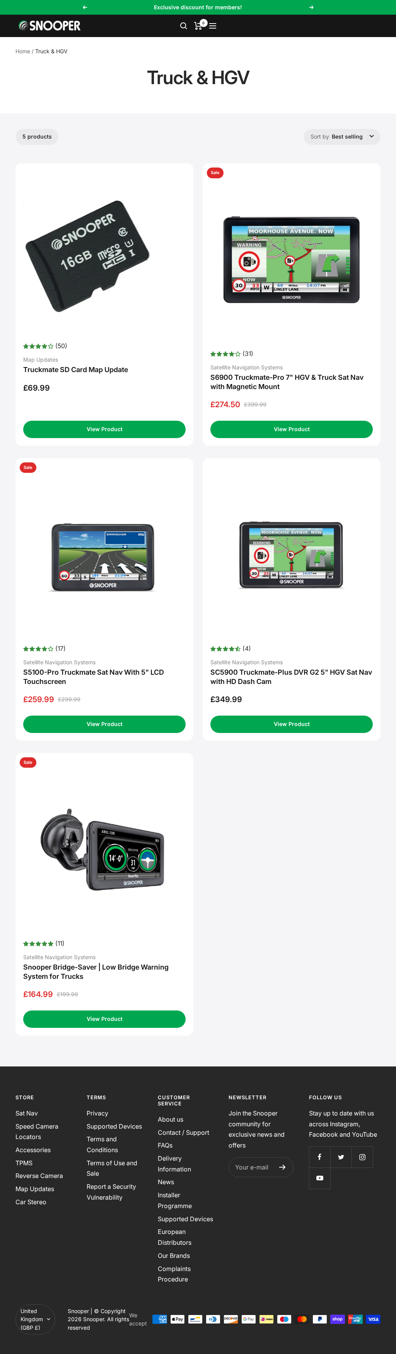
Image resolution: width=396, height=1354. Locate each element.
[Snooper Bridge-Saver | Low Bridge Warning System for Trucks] (104, 849)
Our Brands (174, 1255)
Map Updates (34, 1189)
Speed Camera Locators (36, 1131)
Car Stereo (30, 1202)
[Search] (183, 25)
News (166, 1182)
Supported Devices (114, 1126)
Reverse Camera (39, 1176)
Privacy (97, 1113)
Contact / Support (183, 1132)
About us (170, 1119)
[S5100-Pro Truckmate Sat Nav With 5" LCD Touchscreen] (104, 555)
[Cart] (198, 26)
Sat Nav (26, 1113)
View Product (105, 429)
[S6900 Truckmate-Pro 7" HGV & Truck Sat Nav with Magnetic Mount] (291, 260)
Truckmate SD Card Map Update (75, 370)
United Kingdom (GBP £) (31, 1319)
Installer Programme (175, 1200)
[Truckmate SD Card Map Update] (104, 256)
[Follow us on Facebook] (319, 1157)
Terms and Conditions (102, 1144)
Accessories (33, 1150)
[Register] (282, 1167)
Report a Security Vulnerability (111, 1192)
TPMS (23, 1163)
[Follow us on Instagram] (362, 1157)
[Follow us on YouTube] (319, 1178)
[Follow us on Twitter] (341, 1157)
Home (22, 51)
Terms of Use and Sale (112, 1168)
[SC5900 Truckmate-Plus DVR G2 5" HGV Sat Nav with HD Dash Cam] (291, 555)
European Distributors (174, 1237)
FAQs (165, 1145)
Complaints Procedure (174, 1274)
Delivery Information (174, 1163)
